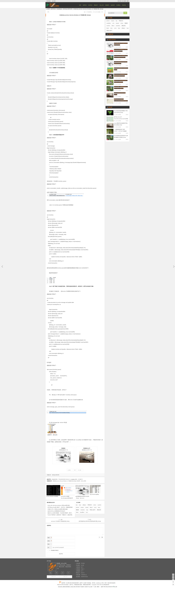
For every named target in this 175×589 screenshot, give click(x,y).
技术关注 (90, 5)
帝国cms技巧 (92, 509)
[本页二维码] (173, 584)
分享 (80, 470)
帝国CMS (90, 504)
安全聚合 (118, 5)
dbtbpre (84, 504)
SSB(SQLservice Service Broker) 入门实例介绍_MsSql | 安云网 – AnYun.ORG (69, 481)
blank (77, 512)
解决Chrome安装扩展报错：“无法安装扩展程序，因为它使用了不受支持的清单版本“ (66, 512)
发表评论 (90, 11)
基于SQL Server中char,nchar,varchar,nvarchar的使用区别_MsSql (121, 118)
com (87, 512)
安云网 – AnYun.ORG (54, 5)
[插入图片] (102, 537)
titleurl (91, 507)
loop (87, 509)
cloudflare (82, 512)
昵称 (50, 537)
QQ (48, 547)
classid (86, 507)
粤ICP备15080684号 (108, 586)
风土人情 (101, 5)
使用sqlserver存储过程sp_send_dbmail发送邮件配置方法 (121, 101)
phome (77, 507)
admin (73, 479)
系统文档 (99, 509)
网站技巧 (96, 5)
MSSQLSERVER (67, 9)
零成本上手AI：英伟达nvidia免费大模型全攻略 (58, 509)
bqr (76, 504)
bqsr (80, 504)
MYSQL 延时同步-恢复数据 (52, 496)
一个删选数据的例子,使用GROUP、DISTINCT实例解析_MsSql (120, 131)
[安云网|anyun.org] (115, 586)
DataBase (59, 9)
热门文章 (120, 1)
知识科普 (113, 5)
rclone (94, 504)
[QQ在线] (56, 573)
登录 (55, 1)
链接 (128, 1)
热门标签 (124, 1)
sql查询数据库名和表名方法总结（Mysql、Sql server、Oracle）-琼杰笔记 (82, 498)
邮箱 (50, 541)
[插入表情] (99, 537)
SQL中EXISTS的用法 (94, 494)
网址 (49, 544)
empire (82, 507)
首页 (80, 5)
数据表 (77, 509)
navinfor (99, 504)
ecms (95, 507)
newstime (83, 509)
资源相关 (107, 5)
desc (99, 507)
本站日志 (124, 5)
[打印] (85, 12)
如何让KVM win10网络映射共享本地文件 (56, 511)
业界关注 (85, 5)
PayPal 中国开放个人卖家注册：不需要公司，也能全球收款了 (61, 514)
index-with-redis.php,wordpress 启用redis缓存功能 (59, 505)
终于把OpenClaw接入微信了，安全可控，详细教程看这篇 (60, 507)
